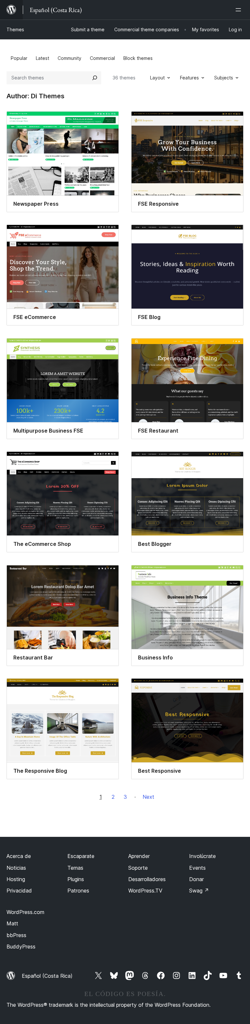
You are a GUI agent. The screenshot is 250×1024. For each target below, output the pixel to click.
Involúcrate (202, 856)
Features (189, 77)
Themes (15, 29)
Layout (157, 77)
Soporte (138, 868)
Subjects (223, 77)
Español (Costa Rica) (47, 976)
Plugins (75, 879)
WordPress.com (25, 912)
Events (197, 868)
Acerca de (19, 856)
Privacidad (19, 890)
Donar (196, 879)
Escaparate (80, 856)
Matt (12, 923)
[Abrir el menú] (239, 10)
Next (148, 797)
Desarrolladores (147, 879)
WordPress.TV (145, 890)
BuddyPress (21, 946)
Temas (75, 868)
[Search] (94, 77)
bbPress (16, 935)
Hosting (16, 879)
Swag (199, 890)
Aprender (139, 856)
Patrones (78, 890)
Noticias (16, 868)
